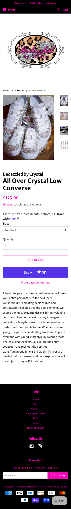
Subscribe (58, 475)
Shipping (8, 204)
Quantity (8, 239)
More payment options (35, 282)
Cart (65, 9)
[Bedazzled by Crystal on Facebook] (31, 447)
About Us (35, 409)
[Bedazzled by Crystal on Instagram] (39, 447)
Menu (11, 9)
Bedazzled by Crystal (34, 486)
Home (6, 90)
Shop (35, 404)
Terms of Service (35, 427)
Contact (35, 423)
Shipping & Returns (35, 413)
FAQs (35, 418)
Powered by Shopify (57, 486)
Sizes (6, 223)
